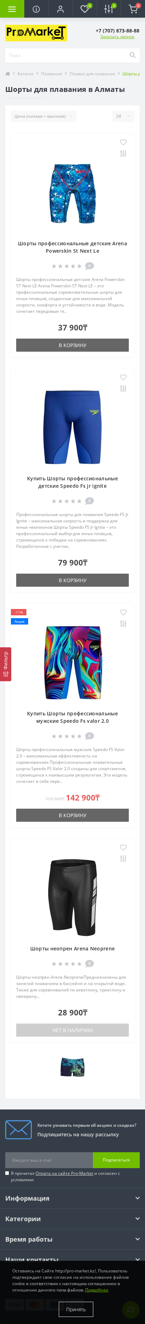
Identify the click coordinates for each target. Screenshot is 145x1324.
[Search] (132, 55)
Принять (76, 1309)
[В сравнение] (123, 154)
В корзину (73, 345)
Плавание (51, 74)
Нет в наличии (72, 1030)
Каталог (26, 74)
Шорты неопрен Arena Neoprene (72, 948)
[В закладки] (123, 143)
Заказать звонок (117, 37)
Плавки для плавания (92, 74)
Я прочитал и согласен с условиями (65, 1176)
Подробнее (96, 1290)
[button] (60, 9)
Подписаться (116, 1160)
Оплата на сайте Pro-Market (64, 1173)
